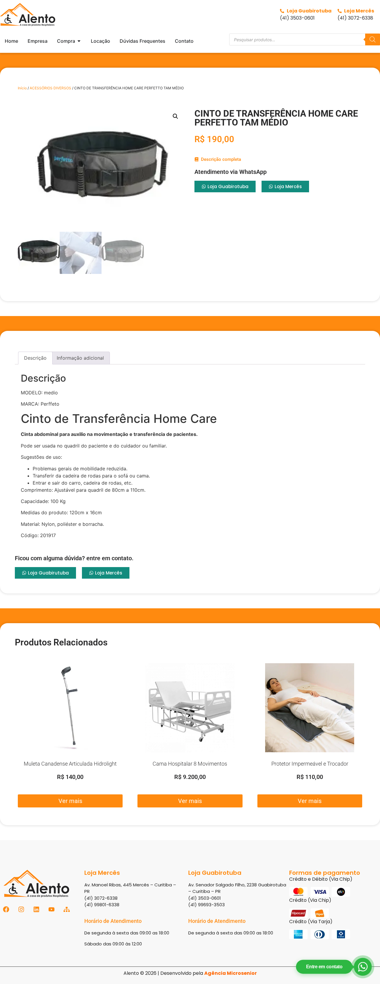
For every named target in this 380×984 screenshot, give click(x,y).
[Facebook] (6, 909)
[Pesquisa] (372, 39)
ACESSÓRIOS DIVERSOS (50, 88)
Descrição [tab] (35, 358)
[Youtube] (51, 909)
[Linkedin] (36, 909)
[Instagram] (21, 909)
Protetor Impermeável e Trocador (309, 764)
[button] (175, 116)
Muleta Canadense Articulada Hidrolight (70, 764)
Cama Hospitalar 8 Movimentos (190, 764)
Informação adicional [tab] (80, 358)
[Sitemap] (67, 909)
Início (22, 88)
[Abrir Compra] (79, 41)
